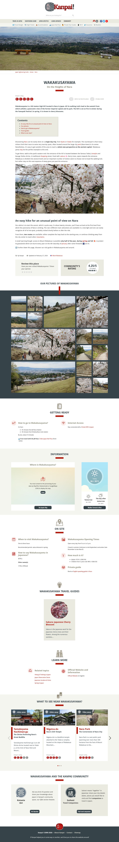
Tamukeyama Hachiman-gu (21, 730)
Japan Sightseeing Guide (22, 72)
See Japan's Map (43, 508)
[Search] (73, 15)
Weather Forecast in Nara (94, 508)
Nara (36, 72)
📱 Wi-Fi (80, 25)
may (21, 150)
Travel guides (25, 131)
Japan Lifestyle (44, 21)
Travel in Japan (17, 21)
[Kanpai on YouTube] (106, 21)
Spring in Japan (39, 683)
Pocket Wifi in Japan (88, 427)
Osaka (69, 142)
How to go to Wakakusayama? (30, 128)
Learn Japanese (56, 21)
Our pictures (25, 126)
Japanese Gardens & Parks (43, 680)
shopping (44, 156)
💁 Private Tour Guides (69, 25)
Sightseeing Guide (30, 21)
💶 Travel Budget (18, 25)
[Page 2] (59, 765)
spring (84, 241)
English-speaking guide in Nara (82, 571)
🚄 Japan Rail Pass (55, 25)
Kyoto (63, 142)
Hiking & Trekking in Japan (43, 675)
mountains (40, 237)
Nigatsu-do (52, 729)
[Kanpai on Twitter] (104, 21)
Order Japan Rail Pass (46, 439)
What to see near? (26, 133)
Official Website (72, 676)
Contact (69, 833)
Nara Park (84, 729)
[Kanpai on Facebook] (101, 21)
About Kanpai (59, 833)
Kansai (31, 72)
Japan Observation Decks (42, 677)
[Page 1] (57, 765)
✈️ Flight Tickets (29, 25)
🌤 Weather (97, 25)
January (64, 244)
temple (94, 153)
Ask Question (34, 811)
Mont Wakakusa (58, 256)
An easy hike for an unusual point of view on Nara (36, 124)
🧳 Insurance (88, 25)
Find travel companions (84, 811)
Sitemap (77, 833)
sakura (62, 156)
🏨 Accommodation (42, 25)
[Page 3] (61, 765)
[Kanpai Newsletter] (97, 21)
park (79, 144)
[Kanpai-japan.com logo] (59, 7)
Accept (43, 492)
